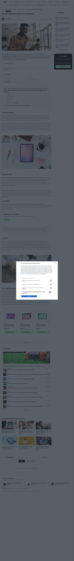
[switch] (50, 280)
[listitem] (37, 278)
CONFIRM (29, 296)
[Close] (56, 263)
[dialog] (37, 280)
